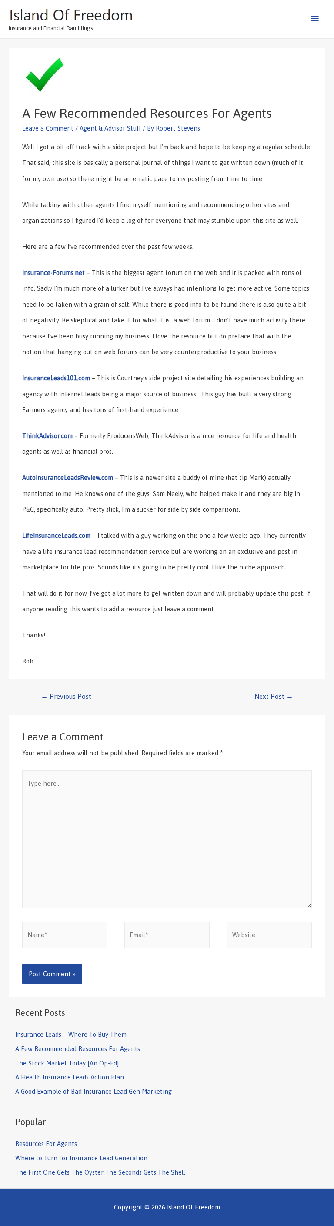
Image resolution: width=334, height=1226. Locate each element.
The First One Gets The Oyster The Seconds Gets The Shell (100, 1172)
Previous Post (66, 696)
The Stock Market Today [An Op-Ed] (67, 1063)
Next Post (273, 696)
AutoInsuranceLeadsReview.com (67, 477)
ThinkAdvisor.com (47, 435)
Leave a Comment (47, 128)
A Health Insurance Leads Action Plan (69, 1077)
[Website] (269, 936)
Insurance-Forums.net (53, 272)
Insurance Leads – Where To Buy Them (71, 1034)
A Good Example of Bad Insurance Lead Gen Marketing (93, 1091)
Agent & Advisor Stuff (110, 128)
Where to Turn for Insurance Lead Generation (81, 1158)
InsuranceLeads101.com (56, 378)
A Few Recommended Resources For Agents (77, 1048)
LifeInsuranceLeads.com (56, 535)
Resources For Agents (46, 1143)
